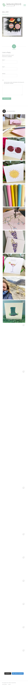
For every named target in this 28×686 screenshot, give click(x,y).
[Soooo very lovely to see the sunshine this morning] (14, 311)
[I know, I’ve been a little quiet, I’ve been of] (14, 288)
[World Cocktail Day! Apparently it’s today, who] (14, 265)
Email (3, 66)
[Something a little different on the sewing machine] (14, 218)
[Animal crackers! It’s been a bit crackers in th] (14, 334)
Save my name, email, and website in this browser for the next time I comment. (14, 83)
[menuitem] (4, 684)
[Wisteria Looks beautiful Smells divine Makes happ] (14, 241)
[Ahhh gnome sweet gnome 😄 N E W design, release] (14, 427)
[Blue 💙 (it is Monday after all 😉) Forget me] (14, 660)
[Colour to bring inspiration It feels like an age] (14, 195)
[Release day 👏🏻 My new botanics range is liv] (14, 520)
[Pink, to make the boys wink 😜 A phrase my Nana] (14, 125)
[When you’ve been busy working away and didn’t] (14, 381)
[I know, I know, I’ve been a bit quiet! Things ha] (14, 149)
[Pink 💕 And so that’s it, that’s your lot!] (14, 544)
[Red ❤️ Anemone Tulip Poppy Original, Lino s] (14, 613)
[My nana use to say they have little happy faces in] (14, 451)
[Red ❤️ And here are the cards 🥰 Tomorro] (14, 590)
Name (3, 59)
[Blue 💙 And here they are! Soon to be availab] (14, 637)
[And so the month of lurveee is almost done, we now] (14, 497)
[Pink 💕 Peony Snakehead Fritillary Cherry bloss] (14, 567)
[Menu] (24, 5)
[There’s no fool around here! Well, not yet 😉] (14, 358)
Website (3, 73)
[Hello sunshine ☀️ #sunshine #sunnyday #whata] (14, 172)
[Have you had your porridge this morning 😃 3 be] (14, 474)
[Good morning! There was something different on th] (14, 404)
